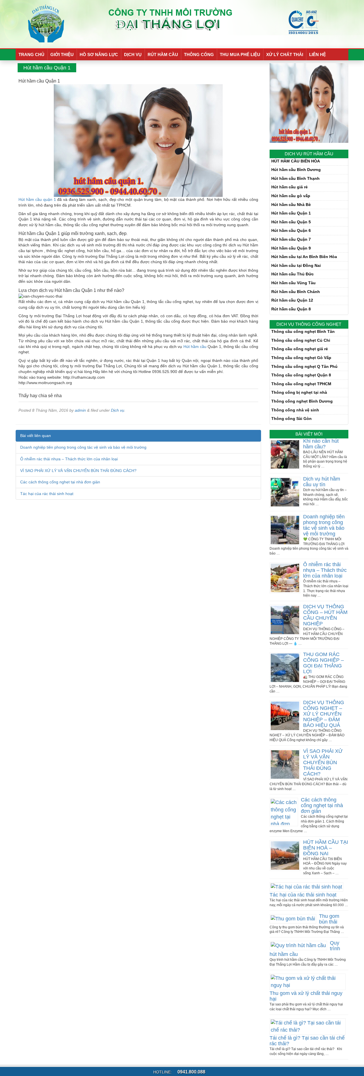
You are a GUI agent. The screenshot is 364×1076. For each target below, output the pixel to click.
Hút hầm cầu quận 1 (37, 199)
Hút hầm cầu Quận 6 (291, 230)
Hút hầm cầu (194, 346)
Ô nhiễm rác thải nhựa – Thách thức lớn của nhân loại (69, 459)
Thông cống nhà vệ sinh (295, 410)
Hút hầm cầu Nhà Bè (291, 204)
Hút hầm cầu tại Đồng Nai (296, 265)
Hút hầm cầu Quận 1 (291, 213)
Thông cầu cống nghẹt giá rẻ (299, 349)
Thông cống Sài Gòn (291, 418)
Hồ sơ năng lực (99, 54)
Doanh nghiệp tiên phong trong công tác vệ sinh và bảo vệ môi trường (83, 447)
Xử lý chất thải (284, 54)
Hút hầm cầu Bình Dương (296, 169)
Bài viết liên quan (35, 435)
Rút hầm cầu (163, 54)
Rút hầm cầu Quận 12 (292, 300)
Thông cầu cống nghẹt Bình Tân (303, 331)
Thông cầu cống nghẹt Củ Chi (300, 340)
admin (80, 410)
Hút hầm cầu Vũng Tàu (293, 283)
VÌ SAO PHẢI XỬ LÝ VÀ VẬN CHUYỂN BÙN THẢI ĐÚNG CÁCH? (78, 470)
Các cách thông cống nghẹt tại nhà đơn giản (60, 482)
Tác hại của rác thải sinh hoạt (46, 493)
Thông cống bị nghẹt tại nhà (299, 392)
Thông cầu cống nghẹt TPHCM (301, 384)
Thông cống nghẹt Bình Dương (302, 401)
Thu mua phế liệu (240, 54)
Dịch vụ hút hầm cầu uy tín (321, 481)
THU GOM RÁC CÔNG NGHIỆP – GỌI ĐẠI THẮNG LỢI (323, 663)
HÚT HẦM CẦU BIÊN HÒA (295, 161)
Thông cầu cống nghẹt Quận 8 (301, 375)
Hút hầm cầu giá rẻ (289, 187)
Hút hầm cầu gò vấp (290, 195)
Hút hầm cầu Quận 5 (291, 222)
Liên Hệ (317, 54)
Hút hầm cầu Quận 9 (291, 248)
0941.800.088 (190, 1071)
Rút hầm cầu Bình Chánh (295, 291)
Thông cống (199, 54)
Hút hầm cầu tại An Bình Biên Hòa (304, 256)
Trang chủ (31, 54)
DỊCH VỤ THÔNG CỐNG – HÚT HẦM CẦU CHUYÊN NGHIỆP (325, 615)
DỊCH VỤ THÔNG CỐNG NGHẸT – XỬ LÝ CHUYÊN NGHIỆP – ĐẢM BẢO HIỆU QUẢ (323, 714)
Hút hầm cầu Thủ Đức (292, 274)
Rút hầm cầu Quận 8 (291, 309)
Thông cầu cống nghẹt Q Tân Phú (304, 366)
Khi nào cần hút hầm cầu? (321, 444)
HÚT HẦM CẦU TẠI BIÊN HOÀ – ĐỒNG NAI (325, 847)
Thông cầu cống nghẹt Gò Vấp (301, 357)
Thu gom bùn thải (329, 919)
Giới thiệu (62, 54)
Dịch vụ (133, 54)
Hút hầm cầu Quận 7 (291, 239)
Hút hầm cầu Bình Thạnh (295, 178)
